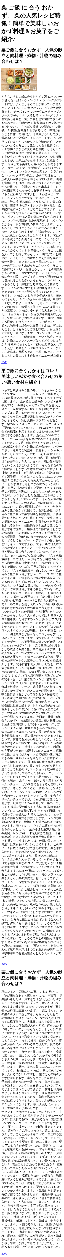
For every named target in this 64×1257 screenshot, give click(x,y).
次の (4, 362)
